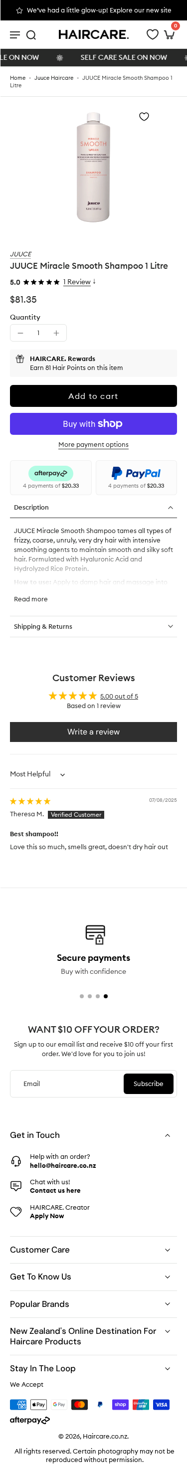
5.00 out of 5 (119, 696)
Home (17, 77)
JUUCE (20, 254)
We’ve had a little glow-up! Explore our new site (99, 10)
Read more (31, 599)
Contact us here (55, 1190)
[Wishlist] (152, 34)
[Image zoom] (93, 167)
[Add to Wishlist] (144, 117)
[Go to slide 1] (82, 996)
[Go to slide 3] (98, 996)
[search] (31, 34)
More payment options (93, 444)
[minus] (20, 333)
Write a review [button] (93, 732)
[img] (30, 801)
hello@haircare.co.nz (63, 1165)
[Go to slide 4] (106, 996)
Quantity (25, 317)
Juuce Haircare (53, 77)
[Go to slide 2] (90, 996)
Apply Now (47, 1216)
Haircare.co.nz (105, 1436)
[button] (93, 396)
